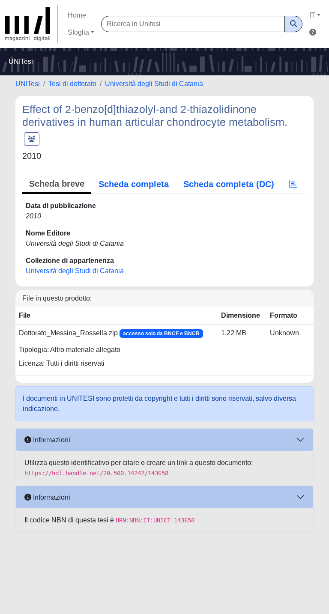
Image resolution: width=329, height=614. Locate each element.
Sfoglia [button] (78, 32)
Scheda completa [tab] (134, 184)
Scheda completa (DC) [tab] (228, 184)
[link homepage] (31, 24)
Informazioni (50, 440)
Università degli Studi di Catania (154, 83)
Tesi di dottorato (72, 83)
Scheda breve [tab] (56, 183)
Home (77, 15)
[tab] (293, 184)
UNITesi (27, 83)
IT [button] (312, 15)
